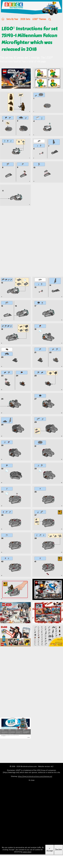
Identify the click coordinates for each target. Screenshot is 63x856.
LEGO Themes (39, 19)
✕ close (31, 780)
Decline (58, 849)
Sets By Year (12, 19)
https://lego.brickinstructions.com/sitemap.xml (35, 776)
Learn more (27, 852)
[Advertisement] (31, 243)
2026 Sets (25, 19)
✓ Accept (49, 849)
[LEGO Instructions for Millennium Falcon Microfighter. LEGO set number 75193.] (47, 79)
